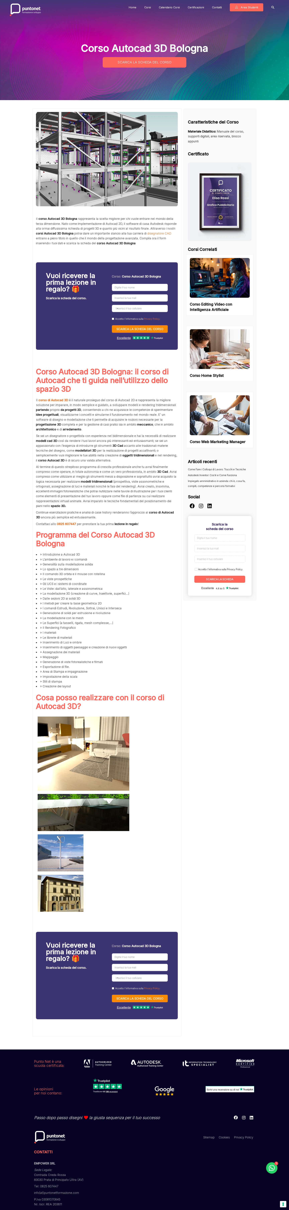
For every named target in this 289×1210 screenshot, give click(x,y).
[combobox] (115, 308)
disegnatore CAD (159, 233)
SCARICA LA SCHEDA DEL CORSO (144, 62)
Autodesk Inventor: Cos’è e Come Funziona (212, 475)
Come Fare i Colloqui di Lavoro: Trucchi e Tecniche (217, 469)
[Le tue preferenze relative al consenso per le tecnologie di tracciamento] (283, 1204)
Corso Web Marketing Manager (218, 442)
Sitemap (209, 1137)
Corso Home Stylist (207, 375)
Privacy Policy (151, 318)
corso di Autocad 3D (53, 400)
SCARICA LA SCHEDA (219, 579)
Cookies (224, 1137)
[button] (273, 7)
